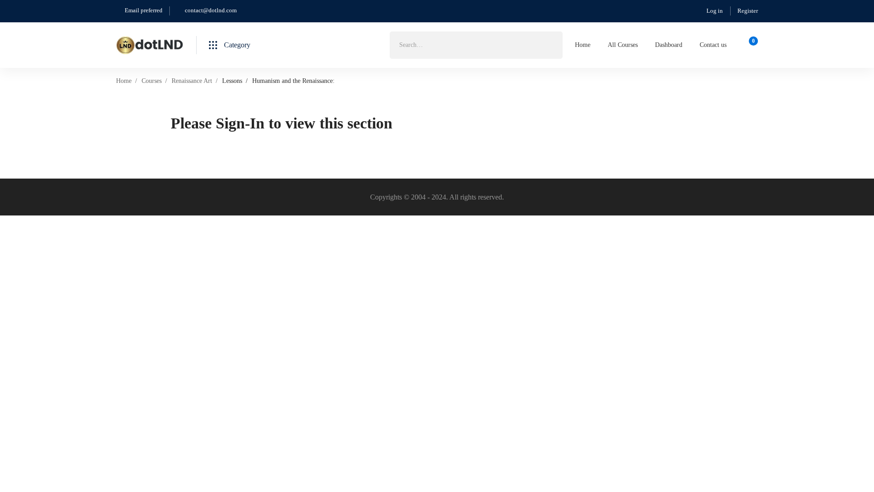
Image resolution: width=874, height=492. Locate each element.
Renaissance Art (192, 80)
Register (747, 10)
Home (124, 80)
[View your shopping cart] (750, 45)
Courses (152, 80)
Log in (714, 10)
